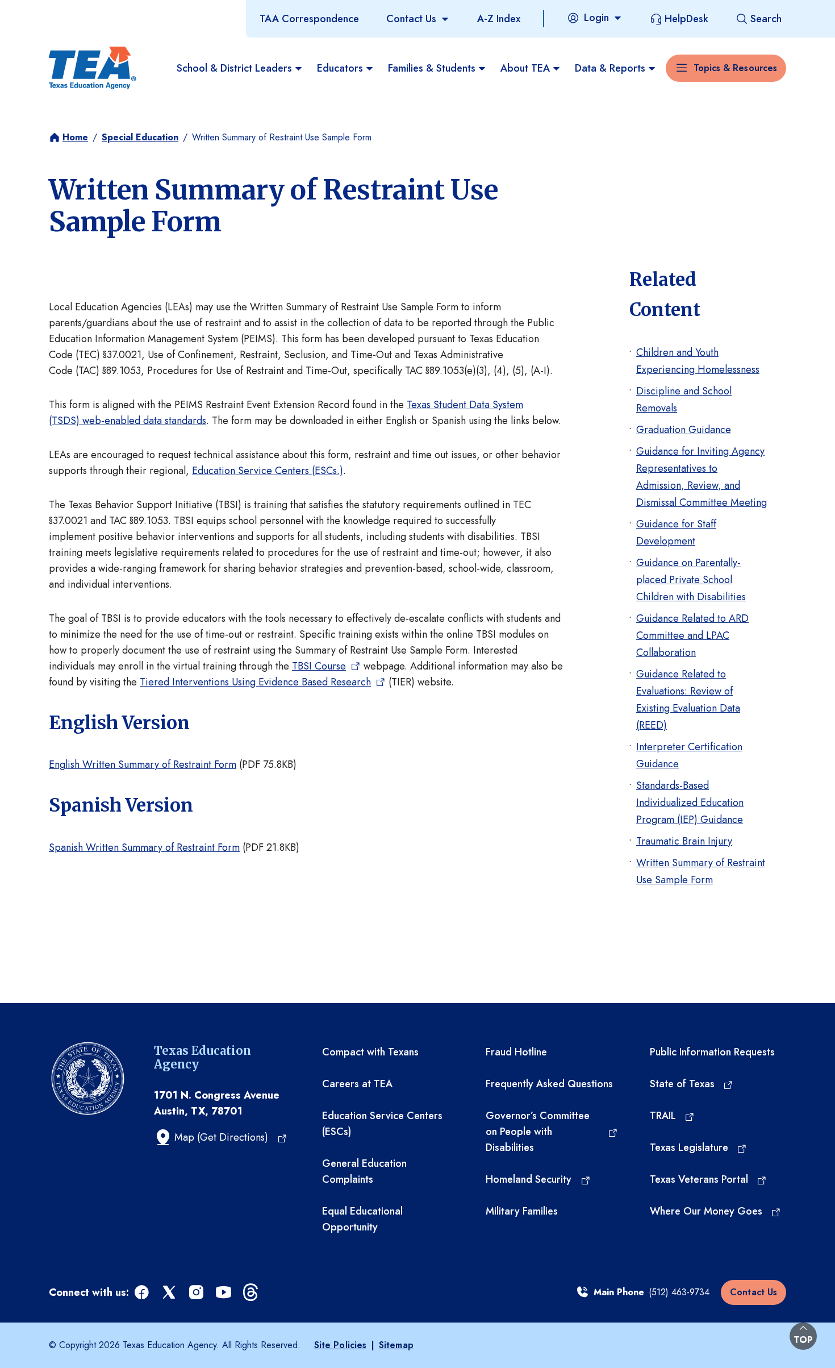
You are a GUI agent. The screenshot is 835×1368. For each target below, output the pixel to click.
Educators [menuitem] (340, 68)
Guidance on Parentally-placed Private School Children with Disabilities (691, 579)
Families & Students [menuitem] (431, 68)
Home (75, 137)
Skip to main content (47, 10)
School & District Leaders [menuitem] (234, 68)
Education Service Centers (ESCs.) (267, 470)
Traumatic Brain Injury (684, 841)
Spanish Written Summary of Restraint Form (144, 847)
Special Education (140, 137)
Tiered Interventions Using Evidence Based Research (255, 682)
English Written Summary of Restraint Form (142, 764)
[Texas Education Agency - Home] (92, 68)
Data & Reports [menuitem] (610, 68)
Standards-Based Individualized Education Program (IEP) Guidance (690, 802)
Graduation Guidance (683, 429)
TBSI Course (319, 666)
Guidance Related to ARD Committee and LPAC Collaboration (692, 635)
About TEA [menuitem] (525, 68)
